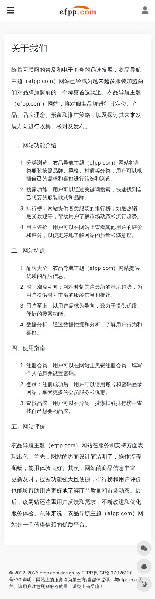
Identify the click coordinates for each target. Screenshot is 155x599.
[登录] (145, 11)
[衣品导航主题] (77, 10)
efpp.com (40, 81)
